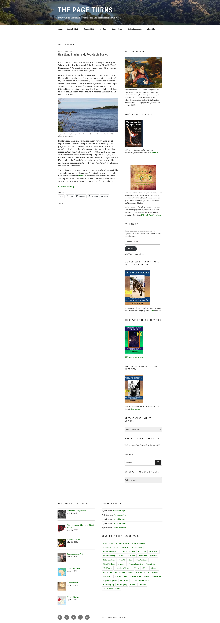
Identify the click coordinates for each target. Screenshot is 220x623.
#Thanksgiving (108, 585)
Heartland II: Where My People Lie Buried (83, 54)
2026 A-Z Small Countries (151, 215)
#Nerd (153, 568)
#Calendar (142, 552)
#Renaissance (153, 572)
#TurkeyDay (122, 585)
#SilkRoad (156, 576)
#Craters (131, 556)
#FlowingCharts (109, 560)
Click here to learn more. (134, 357)
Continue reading (66, 187)
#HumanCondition (135, 564)
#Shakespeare (135, 576)
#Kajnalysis (150, 564)
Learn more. (135, 409)
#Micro (136, 568)
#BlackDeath (137, 547)
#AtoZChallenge (138, 543)
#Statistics (124, 580)
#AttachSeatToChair (111, 547)
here (152, 311)
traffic (81, 176)
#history (121, 564)
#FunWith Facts (109, 564)
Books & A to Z (72, 29)
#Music (145, 568)
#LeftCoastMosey (122, 568)
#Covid (121, 556)
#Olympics (140, 572)
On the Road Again (134, 29)
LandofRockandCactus (111, 589)
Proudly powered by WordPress (114, 617)
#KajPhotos (107, 568)
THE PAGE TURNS (85, 10)
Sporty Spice (117, 29)
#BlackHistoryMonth (111, 552)
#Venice (133, 585)
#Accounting (108, 543)
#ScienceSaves (121, 576)
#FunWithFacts (141, 560)
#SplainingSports (110, 580)
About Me (151, 29)
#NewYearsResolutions (124, 572)
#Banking (125, 547)
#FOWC (121, 560)
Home (60, 29)
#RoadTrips (107, 576)
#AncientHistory (122, 543)
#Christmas (153, 552)
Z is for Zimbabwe (119, 519)
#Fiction (153, 556)
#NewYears (107, 572)
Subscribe (130, 249)
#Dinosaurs (142, 556)
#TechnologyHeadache (140, 580)
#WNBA (142, 585)
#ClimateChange (109, 556)
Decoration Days (119, 511)
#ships (146, 576)
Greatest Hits (89, 29)
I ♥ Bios (103, 29)
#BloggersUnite (128, 552)
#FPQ (130, 560)
